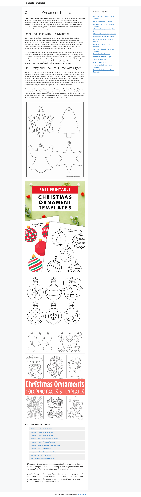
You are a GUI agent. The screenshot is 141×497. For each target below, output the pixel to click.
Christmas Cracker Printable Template (43, 442)
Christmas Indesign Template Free (104, 34)
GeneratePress (82, 494)
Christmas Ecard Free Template (41, 448)
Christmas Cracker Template (102, 21)
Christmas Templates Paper (102, 57)
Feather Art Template (100, 62)
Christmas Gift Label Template (41, 455)
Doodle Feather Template (101, 54)
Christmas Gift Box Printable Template (43, 452)
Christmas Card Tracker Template (42, 435)
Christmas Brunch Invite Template (42, 432)
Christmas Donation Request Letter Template (45, 445)
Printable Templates (35, 3)
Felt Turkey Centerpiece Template (104, 36)
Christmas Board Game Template (41, 429)
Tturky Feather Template (101, 59)
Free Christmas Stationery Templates (43, 458)
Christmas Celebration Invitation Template (44, 439)
